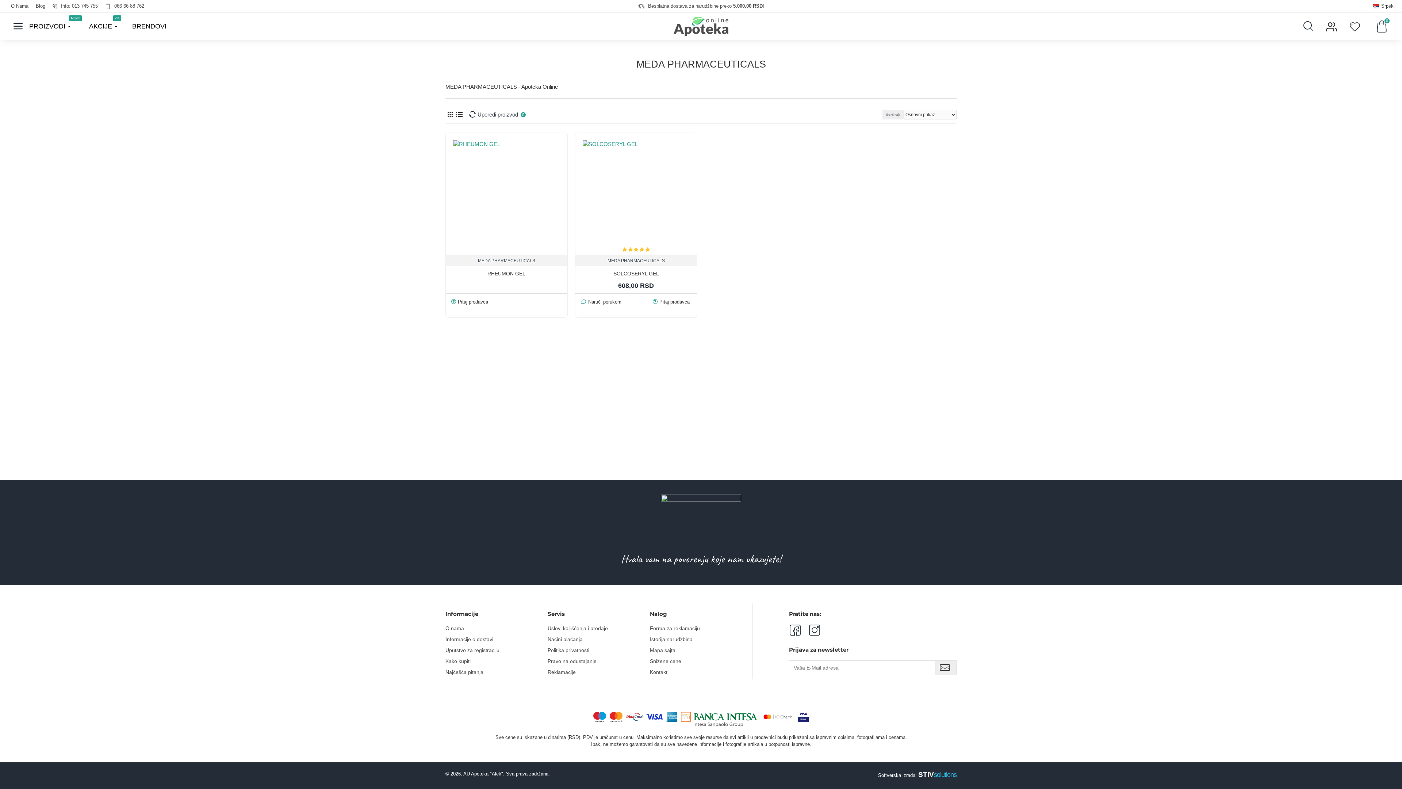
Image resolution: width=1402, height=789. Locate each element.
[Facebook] (795, 630)
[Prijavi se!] (946, 667)
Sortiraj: (893, 115)
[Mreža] (450, 114)
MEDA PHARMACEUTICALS (506, 260)
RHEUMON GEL (506, 274)
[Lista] (459, 114)
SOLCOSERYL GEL (636, 274)
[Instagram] (810, 630)
